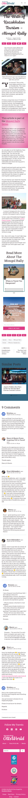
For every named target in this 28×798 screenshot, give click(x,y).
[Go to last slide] (5, 278)
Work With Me (14, 743)
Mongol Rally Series (11, 122)
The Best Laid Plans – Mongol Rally (21, 350)
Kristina (10, 413)
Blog (10, 797)
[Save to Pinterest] (9, 43)
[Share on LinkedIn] (24, 43)
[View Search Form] (22, 3)
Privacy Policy (20, 794)
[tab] (5, 288)
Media (24, 743)
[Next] (24, 381)
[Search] (22, 750)
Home (4, 794)
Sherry (9, 38)
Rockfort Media (6, 791)
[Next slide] (23, 278)
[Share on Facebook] (14, 43)
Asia (5, 13)
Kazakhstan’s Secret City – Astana (6, 350)
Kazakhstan (11, 13)
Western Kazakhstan (14, 342)
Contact (16, 797)
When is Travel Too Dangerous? (14, 282)
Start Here (11, 794)
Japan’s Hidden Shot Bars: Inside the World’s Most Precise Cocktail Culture (12, 388)
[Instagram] (12, 729)
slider (4, 342)
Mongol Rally (20, 13)
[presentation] (14, 271)
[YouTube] (21, 729)
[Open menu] (25, 3)
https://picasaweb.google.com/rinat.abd (14, 676)
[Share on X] (4, 43)
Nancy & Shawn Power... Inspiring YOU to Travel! (16, 439)
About (4, 743)
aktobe (4, 340)
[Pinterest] (16, 729)
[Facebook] (7, 729)
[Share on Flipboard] (19, 43)
